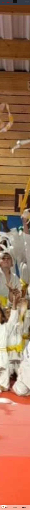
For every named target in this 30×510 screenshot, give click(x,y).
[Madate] (15, 507)
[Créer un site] (6, 507)
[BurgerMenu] (27, 2)
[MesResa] (24, 507)
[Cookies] (3, 506)
